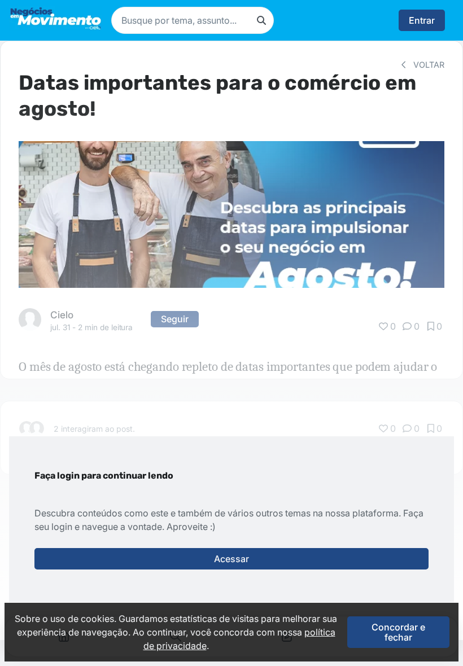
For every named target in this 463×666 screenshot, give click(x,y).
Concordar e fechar (398, 632)
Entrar (422, 20)
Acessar (231, 558)
